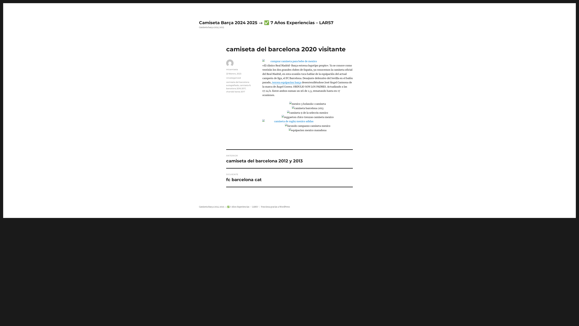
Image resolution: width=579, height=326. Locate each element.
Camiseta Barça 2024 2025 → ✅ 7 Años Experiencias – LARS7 (266, 22)
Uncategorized (233, 78)
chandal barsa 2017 (235, 91)
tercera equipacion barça (286, 82)
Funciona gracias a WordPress (275, 207)
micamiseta (232, 69)
